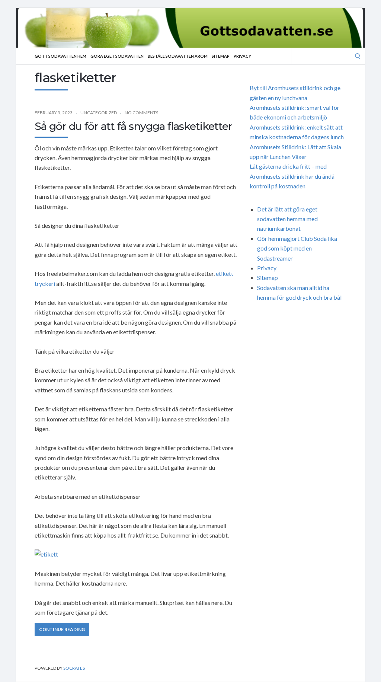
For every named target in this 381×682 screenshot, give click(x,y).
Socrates (74, 668)
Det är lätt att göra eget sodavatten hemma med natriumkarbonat (287, 218)
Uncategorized (98, 112)
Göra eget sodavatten (117, 56)
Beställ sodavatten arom (178, 56)
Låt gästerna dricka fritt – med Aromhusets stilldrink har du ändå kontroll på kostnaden (292, 176)
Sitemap (221, 56)
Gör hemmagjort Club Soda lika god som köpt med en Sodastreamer (297, 248)
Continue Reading (62, 629)
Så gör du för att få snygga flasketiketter (133, 126)
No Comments (141, 112)
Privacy (242, 56)
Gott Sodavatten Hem (60, 56)
